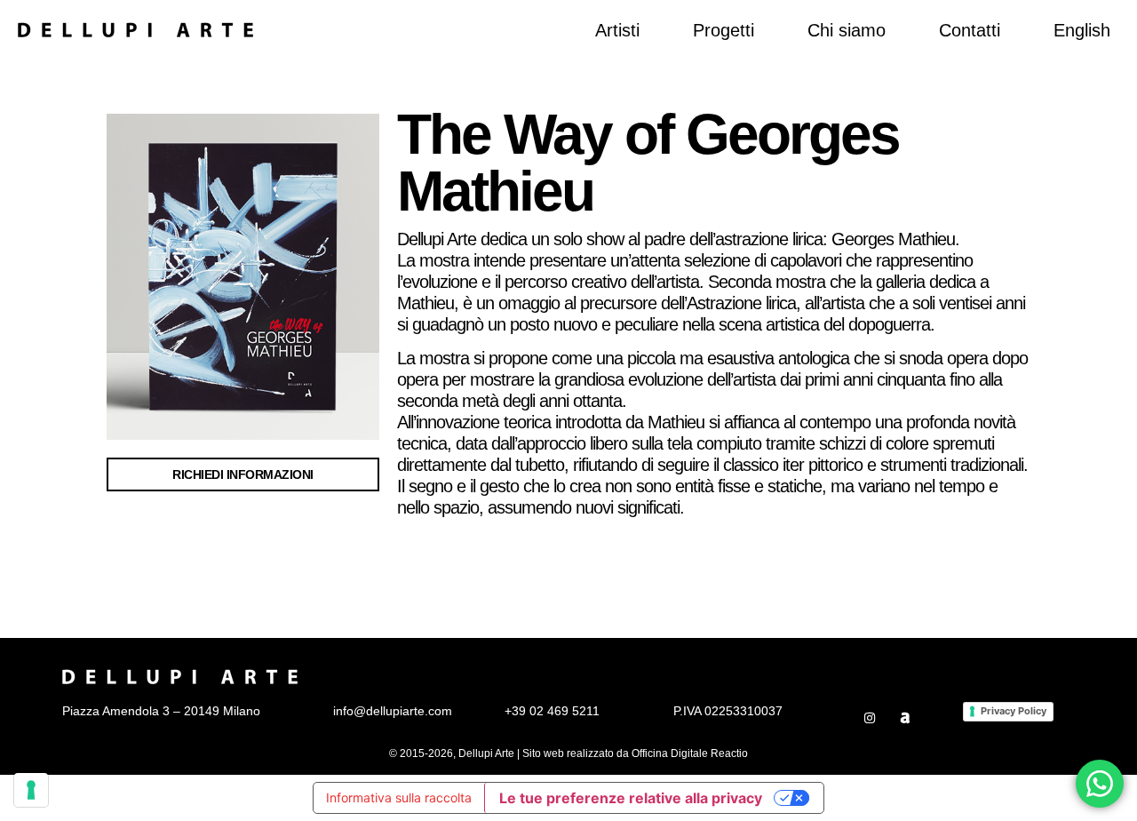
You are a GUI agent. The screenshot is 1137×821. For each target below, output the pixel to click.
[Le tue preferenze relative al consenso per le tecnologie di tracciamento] (31, 790)
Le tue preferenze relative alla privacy (630, 798)
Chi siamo (846, 30)
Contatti (969, 30)
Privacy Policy (1013, 711)
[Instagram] (869, 717)
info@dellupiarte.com (392, 711)
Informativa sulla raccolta (399, 797)
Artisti (617, 30)
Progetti (723, 30)
